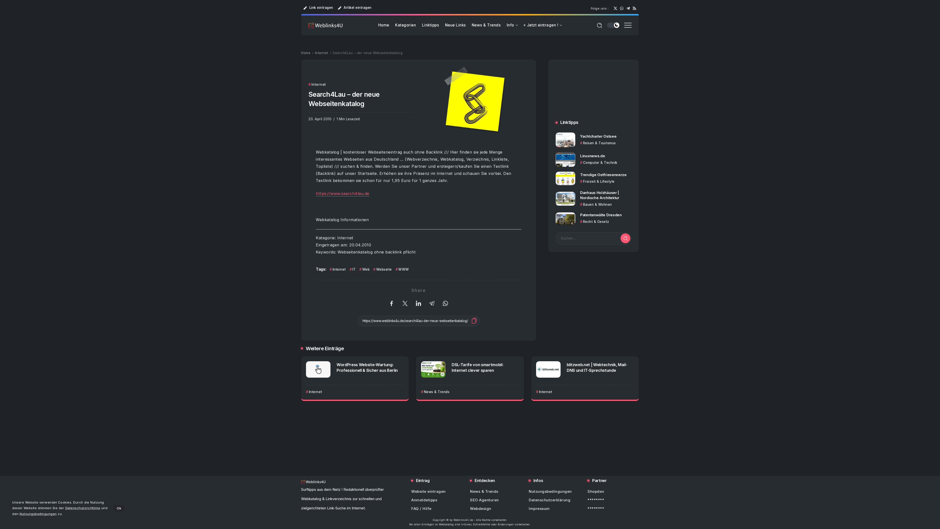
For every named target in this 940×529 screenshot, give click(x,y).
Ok (119, 508)
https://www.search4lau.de (342, 193)
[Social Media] (615, 8)
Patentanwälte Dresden (601, 215)
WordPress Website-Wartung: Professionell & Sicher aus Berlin (367, 367)
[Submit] (625, 238)
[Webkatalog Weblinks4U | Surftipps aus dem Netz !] (325, 25)
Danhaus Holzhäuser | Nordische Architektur (599, 195)
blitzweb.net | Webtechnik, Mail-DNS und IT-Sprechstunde (597, 367)
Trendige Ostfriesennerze (603, 174)
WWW (403, 269)
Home (305, 53)
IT (354, 269)
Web (366, 269)
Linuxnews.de (592, 156)
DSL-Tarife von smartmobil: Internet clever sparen (477, 367)
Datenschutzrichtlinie (82, 508)
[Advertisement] (594, 94)
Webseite (384, 269)
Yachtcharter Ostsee (598, 136)
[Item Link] (565, 139)
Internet (321, 53)
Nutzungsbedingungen (38, 514)
